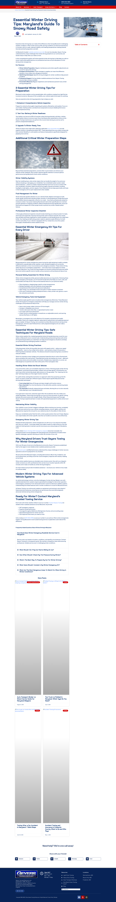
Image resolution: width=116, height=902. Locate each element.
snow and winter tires (53, 128)
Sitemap (55, 897)
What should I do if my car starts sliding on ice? (36, 550)
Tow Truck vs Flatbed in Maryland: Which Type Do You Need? (56, 699)
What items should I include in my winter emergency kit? (39, 565)
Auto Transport (38, 7)
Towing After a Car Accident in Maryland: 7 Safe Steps (27, 826)
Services (26, 7)
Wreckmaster (22, 450)
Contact (66, 7)
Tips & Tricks (21, 10)
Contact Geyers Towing (55, 503)
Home (16, 10)
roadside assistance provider (36, 52)
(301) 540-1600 (65, 2)
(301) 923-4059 (29, 518)
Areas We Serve (50, 7)
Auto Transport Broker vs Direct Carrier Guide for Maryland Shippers (26, 699)
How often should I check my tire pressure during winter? (40, 555)
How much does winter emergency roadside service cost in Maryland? (38, 533)
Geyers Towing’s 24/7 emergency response (35, 431)
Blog (60, 7)
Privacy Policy (50, 897)
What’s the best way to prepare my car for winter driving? (40, 560)
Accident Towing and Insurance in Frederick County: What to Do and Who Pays (55, 828)
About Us (18, 7)
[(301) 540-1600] (59, 2)
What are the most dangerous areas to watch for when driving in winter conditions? (42, 571)
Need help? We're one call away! (58, 846)
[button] (42, 533)
